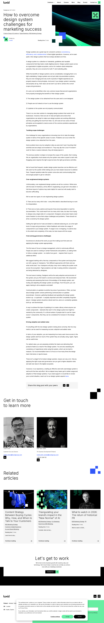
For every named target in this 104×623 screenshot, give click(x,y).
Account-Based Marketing (12, 529)
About (59, 2)
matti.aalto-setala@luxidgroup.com (47, 455)
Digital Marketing (24, 33)
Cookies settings (55, 616)
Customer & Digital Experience (13, 526)
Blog (79, 2)
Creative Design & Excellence (11, 33)
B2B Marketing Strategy (35, 33)
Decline (80, 616)
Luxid (10, 40)
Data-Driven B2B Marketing (46, 523)
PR (85, 521)
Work (73, 2)
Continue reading (10, 541)
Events (85, 2)
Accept (67, 616)
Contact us (93, 2)
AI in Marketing (55, 521)
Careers (66, 2)
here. (67, 376)
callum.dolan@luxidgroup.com (13, 455)
